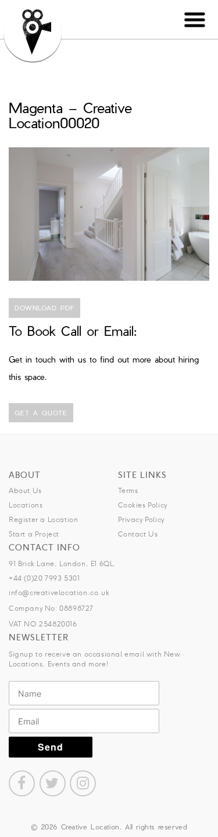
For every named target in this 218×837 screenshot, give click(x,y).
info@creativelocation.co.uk (59, 592)
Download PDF (44, 307)
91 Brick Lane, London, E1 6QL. (62, 563)
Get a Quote (41, 412)
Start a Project (34, 534)
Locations (25, 505)
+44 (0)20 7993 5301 (44, 578)
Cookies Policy (142, 505)
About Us (25, 490)
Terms (128, 490)
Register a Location (43, 519)
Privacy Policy (141, 519)
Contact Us (138, 534)
